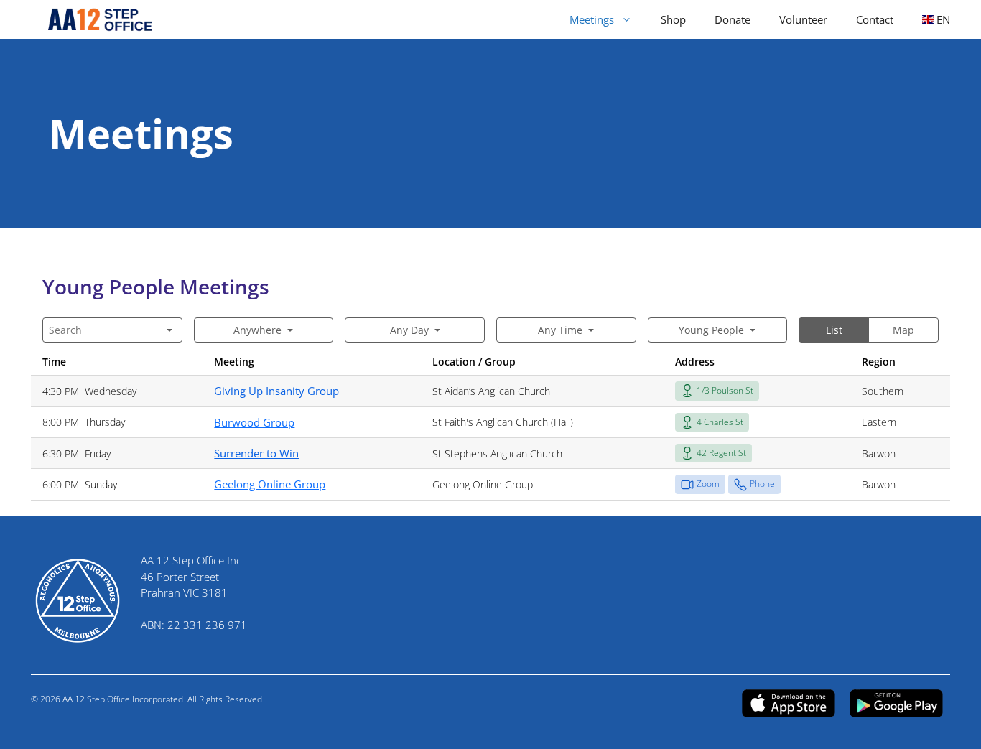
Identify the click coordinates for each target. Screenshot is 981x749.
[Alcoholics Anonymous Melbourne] (94, 19)
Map (903, 330)
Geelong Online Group (269, 484)
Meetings (591, 19)
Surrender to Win (256, 453)
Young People (711, 330)
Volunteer (803, 19)
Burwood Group (254, 422)
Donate (732, 19)
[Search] (169, 330)
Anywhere (257, 330)
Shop (673, 19)
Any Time (560, 330)
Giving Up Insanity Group (276, 390)
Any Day (409, 330)
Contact (874, 19)
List (834, 330)
